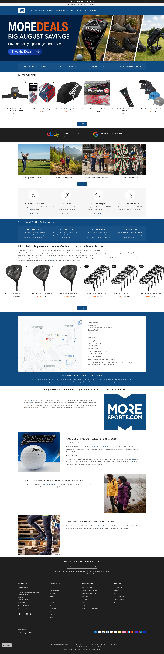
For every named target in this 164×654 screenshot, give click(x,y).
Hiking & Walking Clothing (65, 178)
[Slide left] (78, 119)
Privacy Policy (118, 593)
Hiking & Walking (55, 590)
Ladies (52, 602)
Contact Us (85, 599)
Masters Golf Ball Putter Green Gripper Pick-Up (124, 109)
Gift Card (52, 614)
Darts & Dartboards (129, 178)
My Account (85, 596)
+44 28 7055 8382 (24, 608)
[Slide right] (86, 119)
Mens (51, 599)
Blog (83, 605)
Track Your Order (87, 587)
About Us (85, 602)
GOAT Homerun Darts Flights (42, 109)
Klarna (116, 602)
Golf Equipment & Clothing (33, 178)
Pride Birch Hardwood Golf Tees (96, 109)
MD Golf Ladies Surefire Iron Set (124, 293)
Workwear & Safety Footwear (97, 178)
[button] (30, 10)
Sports (52, 596)
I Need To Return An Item (89, 590)
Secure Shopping (119, 596)
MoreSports (35, 400)
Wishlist (52, 617)
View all (82, 123)
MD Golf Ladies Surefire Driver (42, 293)
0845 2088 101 (25, 606)
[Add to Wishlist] (26, 82)
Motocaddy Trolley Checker (90, 608)
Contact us (97, 213)
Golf (51, 587)
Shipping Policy (118, 587)
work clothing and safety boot (96, 526)
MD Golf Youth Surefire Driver (15, 293)
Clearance (53, 608)
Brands (52, 611)
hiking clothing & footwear (49, 484)
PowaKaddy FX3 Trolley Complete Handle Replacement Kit (15, 109)
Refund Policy (118, 590)
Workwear (53, 593)
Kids (51, 605)
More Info (33, 213)
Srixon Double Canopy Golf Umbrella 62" (69, 109)
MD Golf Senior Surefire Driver (70, 293)
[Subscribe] (95, 567)
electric (132, 459)
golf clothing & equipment (100, 446)
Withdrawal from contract (89, 593)
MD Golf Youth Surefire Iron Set (97, 293)
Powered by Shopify (32, 638)
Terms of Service (119, 599)
